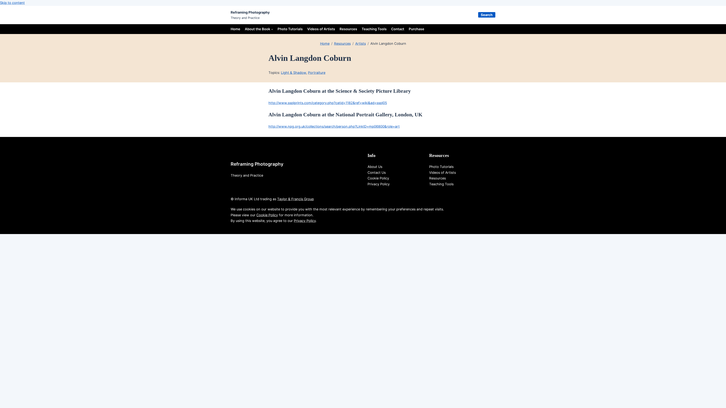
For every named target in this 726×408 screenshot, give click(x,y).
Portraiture (316, 73)
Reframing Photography (250, 12)
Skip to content (12, 3)
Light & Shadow (293, 73)
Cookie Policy (267, 215)
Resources (342, 44)
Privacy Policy (305, 221)
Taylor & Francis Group (295, 199)
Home (235, 29)
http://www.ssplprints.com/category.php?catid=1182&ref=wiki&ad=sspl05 (327, 103)
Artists (360, 44)
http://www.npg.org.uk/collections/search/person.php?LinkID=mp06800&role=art (334, 126)
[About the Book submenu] (272, 29)
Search (487, 15)
